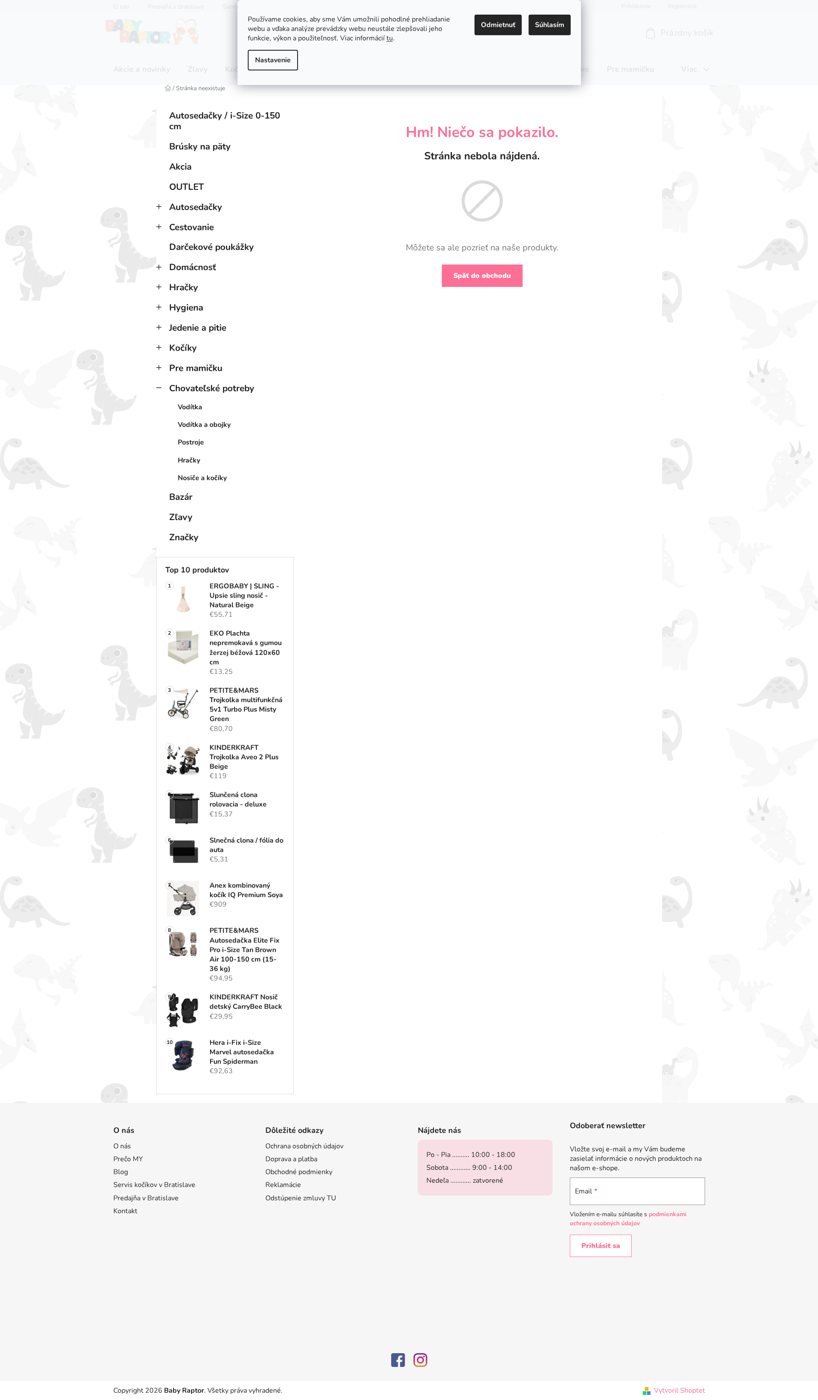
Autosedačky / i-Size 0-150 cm (224, 121)
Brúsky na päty (200, 146)
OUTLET (186, 187)
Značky (183, 537)
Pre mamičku (195, 368)
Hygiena (186, 307)
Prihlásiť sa (600, 1246)
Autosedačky (195, 207)
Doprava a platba (291, 1159)
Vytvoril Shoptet (679, 1390)
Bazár (180, 497)
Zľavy (180, 517)
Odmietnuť (498, 25)
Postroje (191, 442)
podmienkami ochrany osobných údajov (628, 1218)
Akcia (180, 167)
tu (389, 38)
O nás (122, 1146)
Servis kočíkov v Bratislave (154, 1185)
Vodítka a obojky (204, 424)
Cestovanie (191, 227)
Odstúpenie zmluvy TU (300, 1198)
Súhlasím (549, 25)
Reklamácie (283, 1185)
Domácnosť (192, 267)
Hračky (183, 287)
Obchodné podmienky (298, 1172)
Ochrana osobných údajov (304, 1146)
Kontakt (125, 1211)
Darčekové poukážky (211, 247)
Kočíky (183, 348)
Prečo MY (128, 1159)
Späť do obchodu (482, 275)
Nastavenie (273, 60)
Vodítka (190, 407)
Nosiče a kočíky (202, 478)
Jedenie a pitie (197, 328)
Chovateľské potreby (211, 388)
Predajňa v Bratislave (146, 1198)
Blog (120, 1172)
